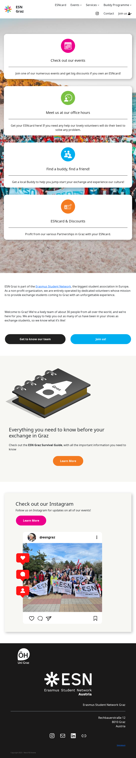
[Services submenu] (98, 5)
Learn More (68, 461)
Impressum (121, 745)
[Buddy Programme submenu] (131, 5)
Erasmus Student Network (53, 286)
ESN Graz (20, 9)
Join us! (101, 339)
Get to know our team (35, 339)
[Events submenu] (81, 5)
